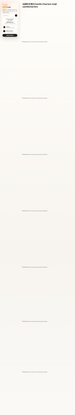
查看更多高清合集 (9, 35)
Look (7, 7)
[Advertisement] (44, 17)
